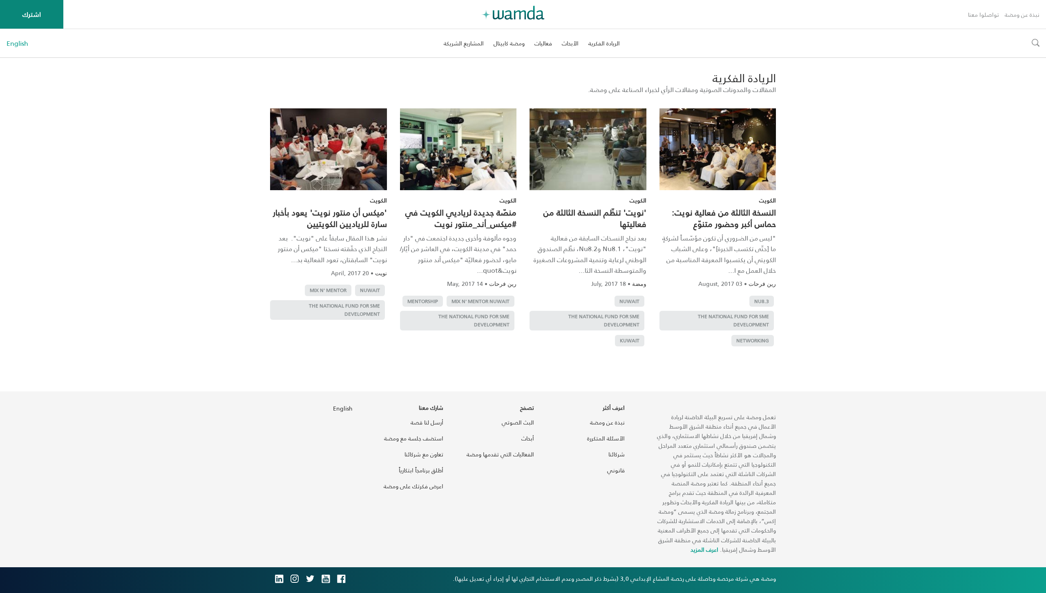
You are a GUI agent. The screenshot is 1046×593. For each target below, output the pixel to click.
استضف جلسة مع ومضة (413, 438)
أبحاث (527, 438)
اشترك (31, 14)
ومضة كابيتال (509, 43)
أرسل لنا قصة (427, 422)
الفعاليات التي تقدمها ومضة (500, 454)
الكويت (767, 200)
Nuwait (629, 301)
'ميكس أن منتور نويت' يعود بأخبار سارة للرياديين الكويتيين (330, 217)
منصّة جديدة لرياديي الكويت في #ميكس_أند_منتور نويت (460, 217)
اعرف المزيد (704, 549)
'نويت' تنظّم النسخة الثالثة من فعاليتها (594, 217)
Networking (752, 340)
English (17, 43)
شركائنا (616, 454)
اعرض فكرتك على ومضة (413, 486)
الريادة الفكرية (604, 43)
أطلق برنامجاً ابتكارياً (421, 470)
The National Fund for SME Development (733, 320)
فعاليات (543, 43)
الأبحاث (570, 43)
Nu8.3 (761, 301)
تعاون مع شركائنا (424, 454)
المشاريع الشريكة (464, 43)
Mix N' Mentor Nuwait (480, 301)
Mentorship (422, 301)
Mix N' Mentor (328, 290)
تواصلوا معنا (983, 14)
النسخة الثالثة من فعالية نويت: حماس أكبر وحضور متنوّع (724, 217)
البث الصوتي (518, 422)
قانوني (616, 470)
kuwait (629, 340)
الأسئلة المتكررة (606, 438)
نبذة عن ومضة (1022, 14)
